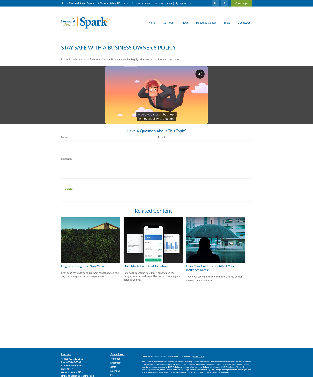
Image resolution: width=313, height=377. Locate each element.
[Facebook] (224, 3)
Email (161, 137)
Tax (111, 375)
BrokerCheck (198, 356)
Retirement (115, 358)
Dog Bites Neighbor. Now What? (83, 266)
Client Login (241, 3)
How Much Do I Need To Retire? (146, 266)
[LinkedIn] (215, 3)
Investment (115, 362)
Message (66, 159)
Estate (113, 366)
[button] (152, 22)
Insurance (115, 370)
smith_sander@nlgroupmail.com (175, 3)
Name (64, 137)
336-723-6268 (143, 3)
